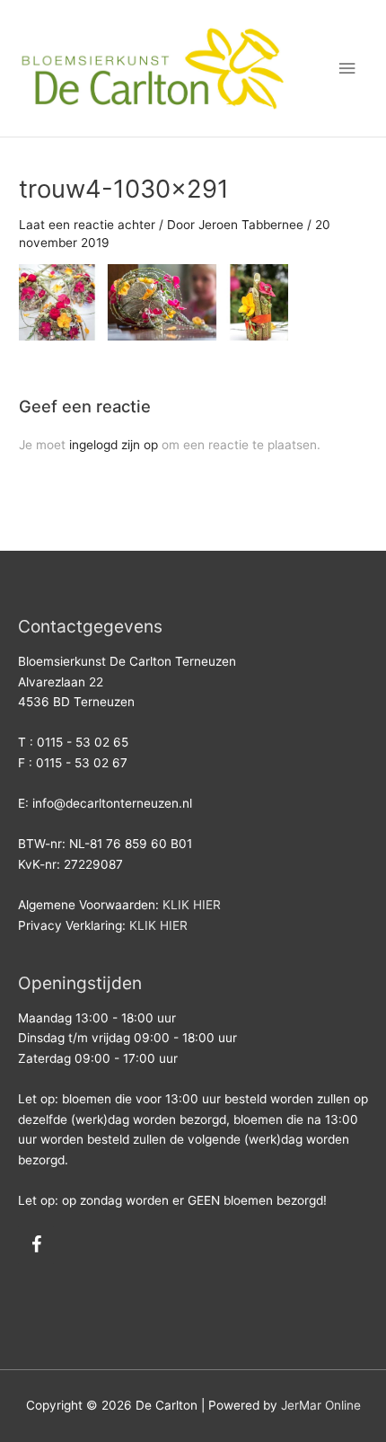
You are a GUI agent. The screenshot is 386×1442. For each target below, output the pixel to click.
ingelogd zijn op (113, 445)
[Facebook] (36, 1245)
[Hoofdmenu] (347, 69)
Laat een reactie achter (87, 224)
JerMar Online (321, 1405)
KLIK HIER (191, 905)
